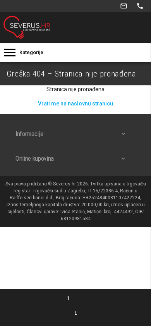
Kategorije (31, 52)
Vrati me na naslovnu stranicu (75, 103)
